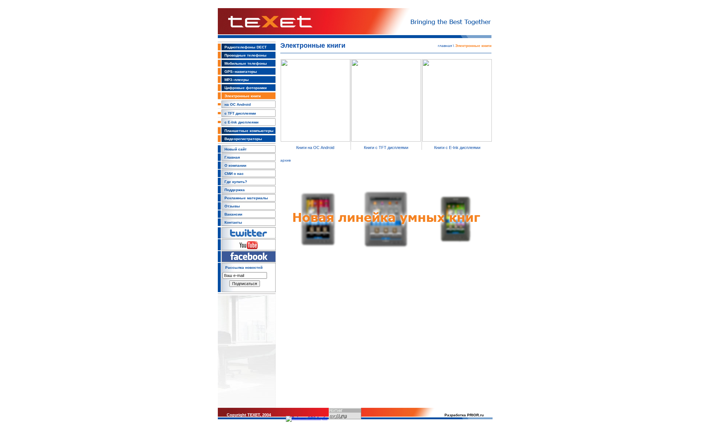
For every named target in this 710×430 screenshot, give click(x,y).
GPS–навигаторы (240, 72)
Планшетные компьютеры (249, 131)
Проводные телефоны (245, 55)
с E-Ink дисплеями (241, 122)
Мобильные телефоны (245, 63)
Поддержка (234, 190)
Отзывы (232, 206)
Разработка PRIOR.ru (464, 415)
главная (445, 46)
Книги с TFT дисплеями (386, 147)
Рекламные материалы (246, 198)
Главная (232, 157)
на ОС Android (237, 104)
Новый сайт (235, 149)
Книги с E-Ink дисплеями (457, 147)
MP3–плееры (236, 80)
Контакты (233, 222)
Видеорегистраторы (243, 139)
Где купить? (235, 182)
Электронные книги (242, 96)
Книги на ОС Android (315, 147)
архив (285, 160)
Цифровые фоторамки (245, 88)
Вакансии (233, 214)
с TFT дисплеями (240, 113)
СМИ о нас (234, 174)
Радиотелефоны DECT (245, 47)
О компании (235, 165)
